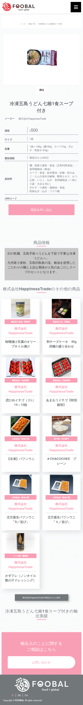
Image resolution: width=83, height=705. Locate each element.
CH (26, 695)
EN (19, 695)
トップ (23, 24)
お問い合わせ (41, 662)
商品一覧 (32, 24)
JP (12, 695)
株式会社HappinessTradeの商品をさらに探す (42, 597)
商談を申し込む (41, 209)
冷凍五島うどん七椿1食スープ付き (50, 24)
